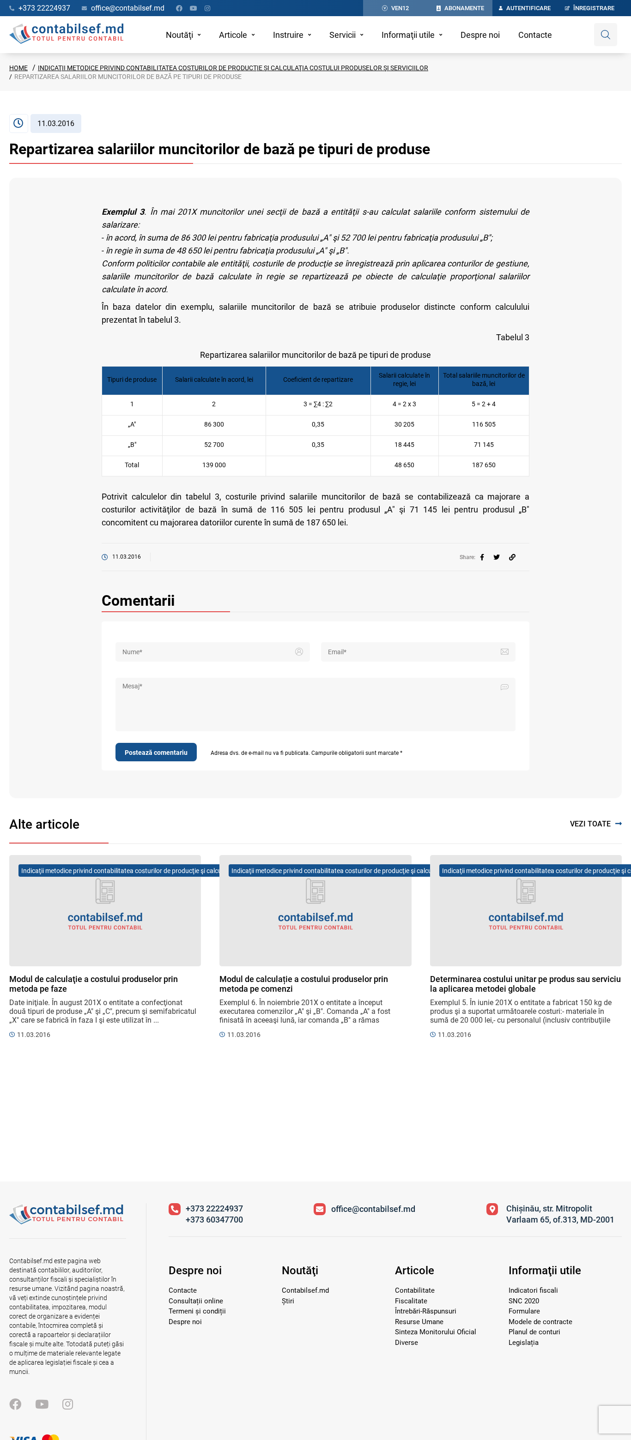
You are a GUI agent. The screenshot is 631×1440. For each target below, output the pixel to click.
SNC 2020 (524, 1301)
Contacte (535, 35)
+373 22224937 (214, 1208)
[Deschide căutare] (605, 34)
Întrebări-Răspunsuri (425, 1311)
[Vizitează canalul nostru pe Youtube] (193, 8)
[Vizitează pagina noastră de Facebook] (179, 8)
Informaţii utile (408, 35)
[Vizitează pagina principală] (66, 35)
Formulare (524, 1311)
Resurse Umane (419, 1322)
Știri (288, 1301)
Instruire (288, 35)
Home (18, 68)
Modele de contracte (540, 1322)
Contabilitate (415, 1290)
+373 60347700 (214, 1219)
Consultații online (196, 1301)
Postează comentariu (156, 752)
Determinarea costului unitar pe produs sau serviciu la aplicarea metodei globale (525, 984)
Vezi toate (590, 823)
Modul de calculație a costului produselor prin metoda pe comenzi (303, 984)
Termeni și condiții (197, 1311)
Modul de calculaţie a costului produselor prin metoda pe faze (93, 984)
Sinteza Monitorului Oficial (435, 1332)
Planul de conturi (534, 1332)
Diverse (406, 1342)
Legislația (524, 1342)
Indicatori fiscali (533, 1290)
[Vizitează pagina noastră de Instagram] (207, 8)
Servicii (342, 35)
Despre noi (480, 35)
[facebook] (482, 557)
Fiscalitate (411, 1301)
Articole (233, 35)
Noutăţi (179, 35)
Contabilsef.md (305, 1290)
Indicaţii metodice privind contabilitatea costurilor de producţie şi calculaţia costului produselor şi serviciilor (233, 68)
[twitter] (496, 557)
